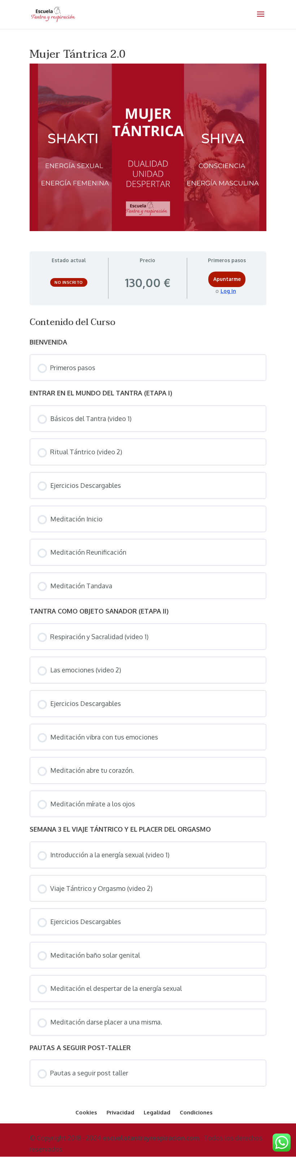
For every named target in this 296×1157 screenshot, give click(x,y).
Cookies (86, 1112)
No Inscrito (69, 282)
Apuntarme (227, 279)
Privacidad (120, 1112)
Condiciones (196, 1112)
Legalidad (157, 1112)
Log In (228, 291)
